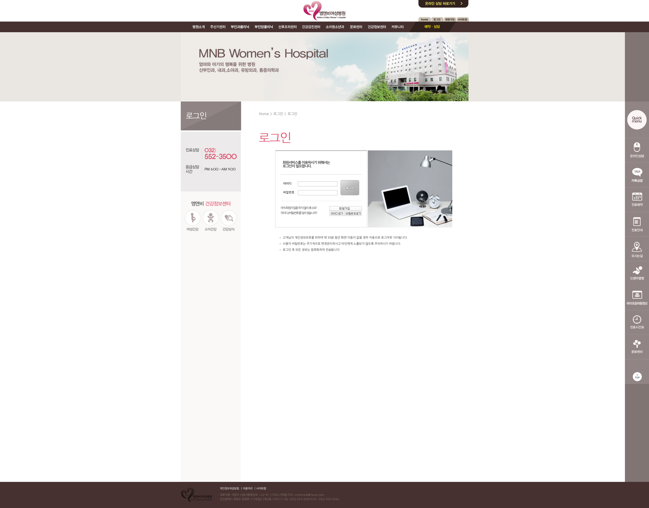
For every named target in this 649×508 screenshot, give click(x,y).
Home (264, 114)
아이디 (287, 183)
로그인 (278, 114)
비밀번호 (288, 192)
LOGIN (350, 187)
